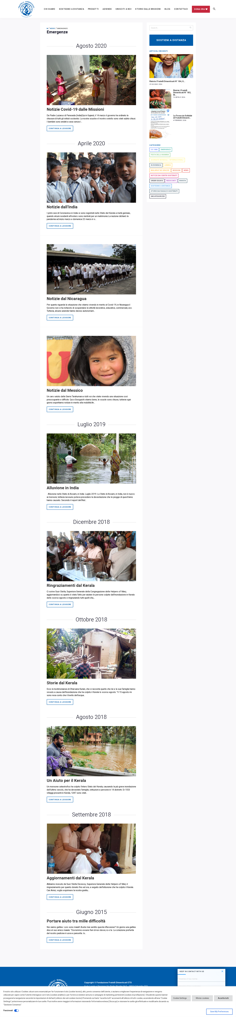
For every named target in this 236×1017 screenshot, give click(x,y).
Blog (167, 9)
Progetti (93, 9)
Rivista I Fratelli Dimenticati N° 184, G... (167, 81)
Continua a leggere (60, 128)
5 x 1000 (154, 149)
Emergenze (166, 149)
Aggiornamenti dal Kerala (70, 878)
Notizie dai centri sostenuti (164, 175)
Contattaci (181, 9)
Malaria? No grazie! (160, 170)
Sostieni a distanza (171, 40)
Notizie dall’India (62, 207)
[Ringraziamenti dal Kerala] (91, 556)
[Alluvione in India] (91, 458)
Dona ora (199, 9)
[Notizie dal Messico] (91, 361)
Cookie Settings (180, 998)
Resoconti (171, 180)
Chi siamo (49, 9)
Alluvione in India (63, 488)
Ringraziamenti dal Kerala (71, 586)
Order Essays (157, 180)
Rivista (182, 180)
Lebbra (167, 165)
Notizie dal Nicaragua (66, 299)
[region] (118, 1001)
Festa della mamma (160, 155)
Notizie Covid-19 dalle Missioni (75, 109)
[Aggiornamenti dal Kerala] (91, 848)
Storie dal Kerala (62, 683)
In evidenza (156, 165)
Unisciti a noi (124, 9)
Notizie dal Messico (65, 391)
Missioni (176, 170)
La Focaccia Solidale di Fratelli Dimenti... (182, 116)
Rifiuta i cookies (202, 998)
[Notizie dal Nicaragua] (91, 269)
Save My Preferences (219, 1011)
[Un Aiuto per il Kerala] (91, 751)
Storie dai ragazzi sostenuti (164, 191)
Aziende (107, 9)
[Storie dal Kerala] (91, 653)
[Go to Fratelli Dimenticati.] (47, 28)
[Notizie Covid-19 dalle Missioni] (91, 80)
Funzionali (8, 1010)
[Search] (190, 27)
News (186, 170)
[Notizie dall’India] (91, 177)
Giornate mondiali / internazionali (167, 160)
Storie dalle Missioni (148, 9)
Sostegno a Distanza (71, 9)
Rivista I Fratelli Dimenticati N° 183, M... (182, 92)
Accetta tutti (223, 998)
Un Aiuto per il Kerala (66, 781)
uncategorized (158, 196)
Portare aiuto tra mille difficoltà (76, 921)
